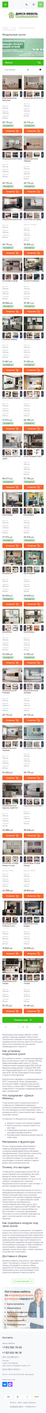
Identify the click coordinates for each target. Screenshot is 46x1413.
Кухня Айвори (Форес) (11, 398)
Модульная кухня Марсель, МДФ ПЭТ (10, 806)
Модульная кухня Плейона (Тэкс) (9, 925)
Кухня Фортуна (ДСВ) (32, 219)
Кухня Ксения (29, 632)
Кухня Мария (29, 515)
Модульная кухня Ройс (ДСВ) (11, 457)
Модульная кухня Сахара (9, 982)
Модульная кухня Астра (12, 219)
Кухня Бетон (7, 573)
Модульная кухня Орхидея (31, 691)
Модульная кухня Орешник (9, 749)
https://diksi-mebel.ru (11, 1369)
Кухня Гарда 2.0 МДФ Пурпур (32, 864)
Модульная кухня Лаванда (31, 160)
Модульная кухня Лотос (34, 98)
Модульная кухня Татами (31, 982)
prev (3, 94)
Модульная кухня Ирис (33, 748)
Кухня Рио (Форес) (9, 339)
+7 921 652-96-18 (11, 1352)
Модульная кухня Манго (33, 805)
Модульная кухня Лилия (12, 159)
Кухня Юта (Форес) (31, 281)
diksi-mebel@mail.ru (10, 1357)
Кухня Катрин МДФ (31, 398)
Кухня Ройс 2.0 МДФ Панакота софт (10, 864)
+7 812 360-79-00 (12, 1347)
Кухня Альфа (7, 515)
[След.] (40, 1027)
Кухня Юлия (7, 632)
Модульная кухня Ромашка (9, 691)
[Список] (40, 69)
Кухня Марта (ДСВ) (10, 281)
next (21, 94)
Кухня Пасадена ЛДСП (33, 456)
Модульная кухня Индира (31, 925)
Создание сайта (16, 1406)
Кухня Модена (29, 573)
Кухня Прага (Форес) (32, 339)
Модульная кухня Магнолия (9, 99)
